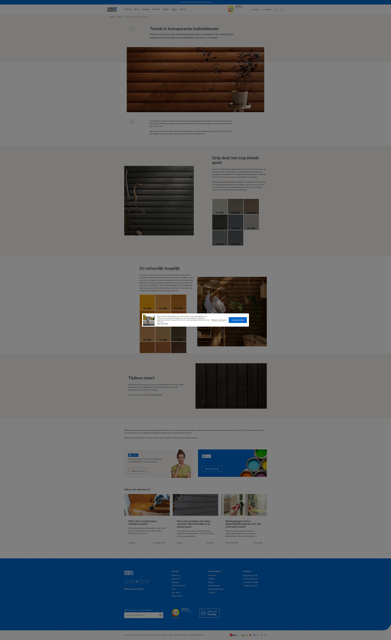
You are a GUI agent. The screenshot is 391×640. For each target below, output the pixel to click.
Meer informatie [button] (162, 323)
